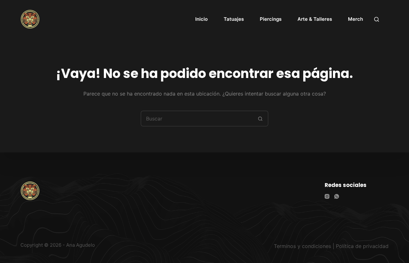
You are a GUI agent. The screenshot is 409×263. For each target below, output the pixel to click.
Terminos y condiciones (302, 246)
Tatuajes (234, 19)
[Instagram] (327, 196)
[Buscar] (376, 19)
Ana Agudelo (80, 245)
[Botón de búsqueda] (260, 119)
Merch (355, 19)
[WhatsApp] (336, 196)
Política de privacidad (362, 246)
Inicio (201, 19)
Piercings (271, 19)
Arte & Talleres (314, 19)
